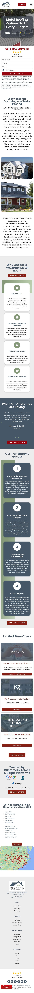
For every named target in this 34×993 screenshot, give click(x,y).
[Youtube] (18, 981)
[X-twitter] (15, 981)
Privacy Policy (5, 88)
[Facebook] (8, 981)
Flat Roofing (17, 925)
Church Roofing (17, 922)
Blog (17, 956)
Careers (17, 963)
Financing (17, 911)
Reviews (17, 961)
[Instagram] (12, 981)
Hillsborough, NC (10, 835)
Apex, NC (8, 812)
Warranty (17, 908)
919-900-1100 (18, 897)
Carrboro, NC (17, 939)
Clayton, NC (9, 820)
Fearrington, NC (10, 826)
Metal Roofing (17, 920)
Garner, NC (9, 831)
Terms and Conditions (23, 87)
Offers (17, 958)
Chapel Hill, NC (10, 818)
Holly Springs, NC (11, 837)
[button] (31, 4)
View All (17, 944)
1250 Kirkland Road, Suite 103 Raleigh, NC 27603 (18, 893)
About (17, 953)
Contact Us (17, 906)
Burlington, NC (10, 814)
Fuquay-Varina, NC (11, 829)
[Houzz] (22, 981)
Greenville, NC (10, 833)
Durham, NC (9, 822)
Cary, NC (8, 816)
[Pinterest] (25, 981)
